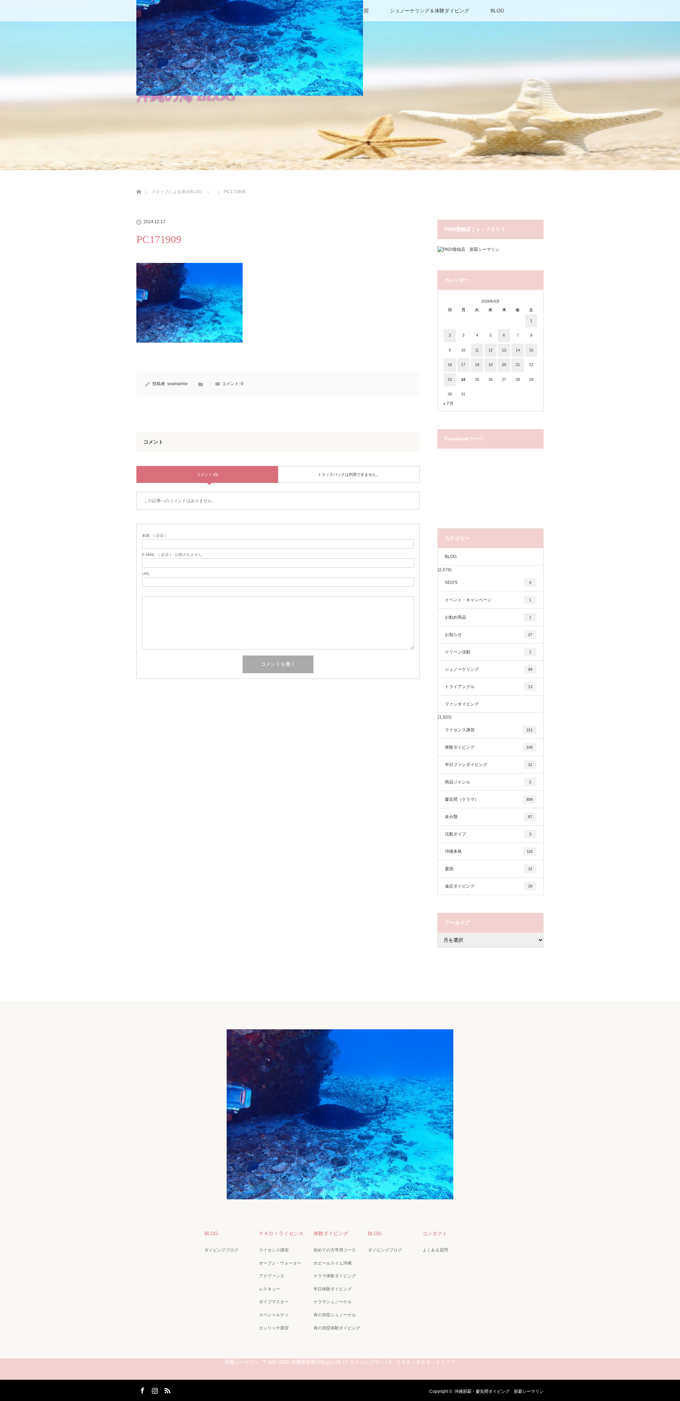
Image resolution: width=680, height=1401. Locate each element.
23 (450, 379)
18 (477, 364)
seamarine (177, 383)
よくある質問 (435, 1250)
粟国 (488, 868)
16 (450, 364)
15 (531, 350)
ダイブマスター (274, 1301)
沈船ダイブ (488, 834)
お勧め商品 (488, 617)
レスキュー (269, 1289)
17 (463, 364)
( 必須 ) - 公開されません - (173, 555)
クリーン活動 (488, 651)
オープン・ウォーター (280, 1263)
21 (518, 364)
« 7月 (448, 403)
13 (504, 350)
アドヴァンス (271, 1275)
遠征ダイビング (488, 886)
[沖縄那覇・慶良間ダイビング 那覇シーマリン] (340, 1194)
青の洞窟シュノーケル (334, 1314)
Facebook (141, 1389)
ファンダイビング (462, 704)
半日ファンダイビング (488, 764)
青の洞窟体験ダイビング (336, 1328)
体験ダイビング (489, 747)
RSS (166, 1389)
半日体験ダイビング (332, 1289)
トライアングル (488, 686)
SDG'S (488, 582)
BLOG (497, 10)
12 (490, 350)
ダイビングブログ (221, 1250)
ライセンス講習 (489, 729)
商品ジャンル (488, 782)
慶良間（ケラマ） (489, 799)
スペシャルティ (274, 1314)
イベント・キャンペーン (488, 599)
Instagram (154, 1389)
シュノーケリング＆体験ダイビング (429, 10)
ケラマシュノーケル (332, 1301)
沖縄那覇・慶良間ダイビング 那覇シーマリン (499, 1391)
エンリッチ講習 (274, 1328)
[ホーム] (138, 183)
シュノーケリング (488, 669)
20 (504, 364)
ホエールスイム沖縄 (332, 1263)
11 (477, 350)
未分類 (488, 816)
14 (518, 350)
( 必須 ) (154, 536)
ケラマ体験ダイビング (334, 1275)
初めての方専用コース (334, 1250)
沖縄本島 (489, 851)
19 (490, 364)
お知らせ (488, 634)
